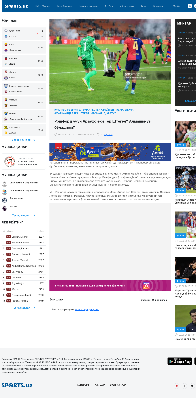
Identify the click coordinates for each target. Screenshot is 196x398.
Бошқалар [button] (158, 6)
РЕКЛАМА (99, 385)
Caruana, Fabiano (18, 248)
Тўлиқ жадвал (21, 215)
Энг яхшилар (160, 300)
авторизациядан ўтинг (87, 309)
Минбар (177, 6)
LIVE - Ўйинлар (42, 6)
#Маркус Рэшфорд (67, 109)
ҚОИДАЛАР (83, 385)
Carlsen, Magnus (17, 236)
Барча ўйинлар (21, 139)
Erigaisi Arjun (15, 283)
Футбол (109, 6)
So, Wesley (15, 271)
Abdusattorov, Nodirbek (21, 266)
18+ (176, 386)
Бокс (143, 6)
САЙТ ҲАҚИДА (118, 385)
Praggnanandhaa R (19, 295)
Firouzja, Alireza (17, 301)
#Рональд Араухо (104, 113)
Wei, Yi (13, 289)
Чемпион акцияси (88, 6)
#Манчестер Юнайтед (98, 109)
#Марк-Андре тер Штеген (71, 113)
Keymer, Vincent (17, 260)
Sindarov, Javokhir (18, 254)
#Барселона (125, 109)
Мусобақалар (64, 6)
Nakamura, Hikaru (18, 242)
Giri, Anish (14, 277)
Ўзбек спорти (127, 6)
